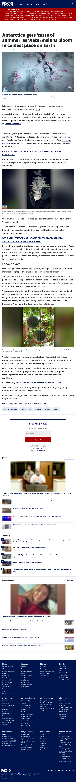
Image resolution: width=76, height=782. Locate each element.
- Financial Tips (44, 675)
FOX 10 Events (25, 736)
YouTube (43, 734)
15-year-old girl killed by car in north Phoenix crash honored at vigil (33, 500)
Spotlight (5, 725)
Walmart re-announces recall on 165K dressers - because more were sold (34, 525)
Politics (62, 664)
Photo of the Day (26, 747)
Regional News (46, 698)
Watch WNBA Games (65, 759)
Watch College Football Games (66, 739)
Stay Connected (27, 732)
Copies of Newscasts (65, 707)
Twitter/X (43, 743)
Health (4, 673)
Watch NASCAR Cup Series (65, 745)
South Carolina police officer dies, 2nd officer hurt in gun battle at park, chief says (37, 516)
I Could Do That (26, 716)
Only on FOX (7, 698)
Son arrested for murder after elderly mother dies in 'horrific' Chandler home (25, 621)
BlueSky (42, 748)
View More (69, 458)
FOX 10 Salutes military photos (28, 742)
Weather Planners (26, 675)
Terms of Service (39, 450)
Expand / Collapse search (73, 4)
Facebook (43, 741)
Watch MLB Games (65, 743)
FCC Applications (64, 710)
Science (38, 409)
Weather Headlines (27, 671)
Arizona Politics (63, 673)
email (69, 770)
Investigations (6, 713)
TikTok (42, 736)
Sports (4, 689)
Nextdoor (43, 750)
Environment (26, 409)
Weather (24, 664)
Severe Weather (27, 50)
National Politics (64, 677)
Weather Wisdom (26, 684)
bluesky (66, 770)
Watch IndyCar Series (65, 749)
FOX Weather (17, 50)
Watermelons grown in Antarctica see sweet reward (19, 94)
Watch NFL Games (65, 736)
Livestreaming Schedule (9, 741)
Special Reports (6, 722)
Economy (43, 669)
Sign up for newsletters (28, 739)
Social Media (45, 732)
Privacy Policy (40, 448)
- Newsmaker (63, 675)
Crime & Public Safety (8, 671)
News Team (63, 714)
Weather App (25, 680)
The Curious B (25, 707)
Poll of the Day (6, 684)
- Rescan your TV (64, 718)
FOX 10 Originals (28, 698)
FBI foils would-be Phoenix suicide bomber (27, 562)
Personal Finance (45, 673)
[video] (38, 599)
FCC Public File (63, 712)
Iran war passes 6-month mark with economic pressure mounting (21, 637)
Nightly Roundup (7, 682)
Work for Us (62, 721)
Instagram (43, 739)
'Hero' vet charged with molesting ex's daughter (30, 547)
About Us (63, 698)
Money (43, 664)
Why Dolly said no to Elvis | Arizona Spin (14, 629)
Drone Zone (6, 711)
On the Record (25, 718)
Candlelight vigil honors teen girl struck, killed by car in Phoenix (27, 616)
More (44, 4)
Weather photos (26, 749)
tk (62, 770)
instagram (55, 770)
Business (43, 667)
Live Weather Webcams (9, 739)
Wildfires (23, 673)
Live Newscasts (7, 736)
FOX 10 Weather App (8, 745)
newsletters (73, 770)
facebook (48, 770)
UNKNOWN (24, 723)
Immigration (6, 675)
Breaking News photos (28, 745)
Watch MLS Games (65, 761)
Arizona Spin (6, 701)
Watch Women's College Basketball (64, 755)
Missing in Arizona (7, 718)
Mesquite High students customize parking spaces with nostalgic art (22, 645)
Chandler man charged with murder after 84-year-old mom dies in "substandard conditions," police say (37, 494)
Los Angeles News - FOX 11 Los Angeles (46, 701)
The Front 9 (24, 712)
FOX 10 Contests (26, 734)
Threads (42, 745)
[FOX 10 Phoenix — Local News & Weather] (8, 4)
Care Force (5, 703)
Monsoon (24, 669)
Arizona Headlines (7, 667)
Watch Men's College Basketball (65, 752)
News (56, 409)
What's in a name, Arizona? (26, 726)
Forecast (24, 667)
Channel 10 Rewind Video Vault (8, 706)
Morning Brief (6, 680)
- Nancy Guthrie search (9, 720)
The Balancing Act (26, 705)
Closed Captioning (64, 703)
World (47, 409)
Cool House (5, 709)
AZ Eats (23, 703)
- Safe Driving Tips (7, 693)
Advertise (62, 701)
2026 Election (63, 667)
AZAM (4, 669)
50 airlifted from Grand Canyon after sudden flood (28, 508)
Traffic (4, 691)
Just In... (5, 458)
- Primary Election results (64, 669)
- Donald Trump (64, 679)
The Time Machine (26, 721)
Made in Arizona (7, 716)
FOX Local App (6, 743)
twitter (51, 770)
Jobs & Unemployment (47, 671)
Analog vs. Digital (26, 701)
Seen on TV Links (7, 687)
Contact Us (62, 705)
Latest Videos (8, 580)
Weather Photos (26, 682)
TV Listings (62, 716)
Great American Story (27, 714)
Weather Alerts (25, 678)
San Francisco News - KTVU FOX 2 (46, 705)
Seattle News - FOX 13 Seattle (47, 709)
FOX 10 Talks (25, 710)
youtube (58, 770)
